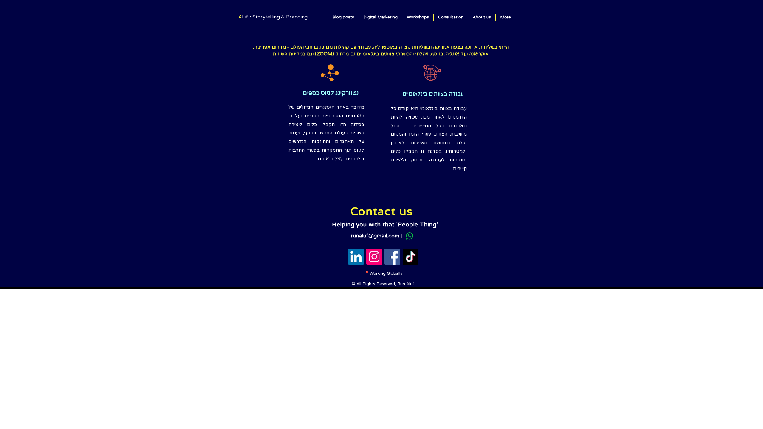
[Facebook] (392, 257)
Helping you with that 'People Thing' (385, 224)
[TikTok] (410, 257)
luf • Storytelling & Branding (275, 17)
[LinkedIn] (356, 257)
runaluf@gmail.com (375, 235)
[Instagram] (374, 257)
